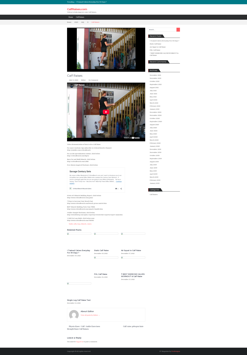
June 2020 (153, 131)
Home (71, 17)
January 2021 (154, 109)
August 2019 (154, 162)
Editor (83, 80)
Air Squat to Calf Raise (131, 250)
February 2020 (155, 143)
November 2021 (155, 78)
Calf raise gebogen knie (133, 326)
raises (89, 224)
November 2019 (155, 152)
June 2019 (153, 168)
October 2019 (154, 155)
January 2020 (155, 146)
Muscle (83, 224)
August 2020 (154, 124)
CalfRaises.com (77, 9)
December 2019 (155, 149)
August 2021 (154, 87)
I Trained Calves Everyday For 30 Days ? (91, 2)
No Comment (93, 80)
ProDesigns (175, 351)
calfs (75, 224)
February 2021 (155, 106)
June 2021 (153, 94)
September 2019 (156, 158)
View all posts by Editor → (90, 315)
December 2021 (155, 75)
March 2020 (154, 140)
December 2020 (155, 112)
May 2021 (153, 97)
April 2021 (153, 100)
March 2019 (154, 177)
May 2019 (153, 171)
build (71, 224)
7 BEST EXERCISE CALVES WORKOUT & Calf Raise (133, 275)
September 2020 (156, 121)
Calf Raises (80, 17)
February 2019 (155, 180)
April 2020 (154, 137)
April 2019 (153, 174)
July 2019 (153, 165)
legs (78, 224)
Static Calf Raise (101, 250)
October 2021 (154, 81)
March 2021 (154, 103)
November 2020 (156, 115)
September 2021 (156, 84)
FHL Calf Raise (100, 274)
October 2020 (155, 118)
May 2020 (153, 134)
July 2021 (153, 91)
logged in (79, 342)
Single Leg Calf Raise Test (79, 300)
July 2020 (153, 128)
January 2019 (154, 183)
